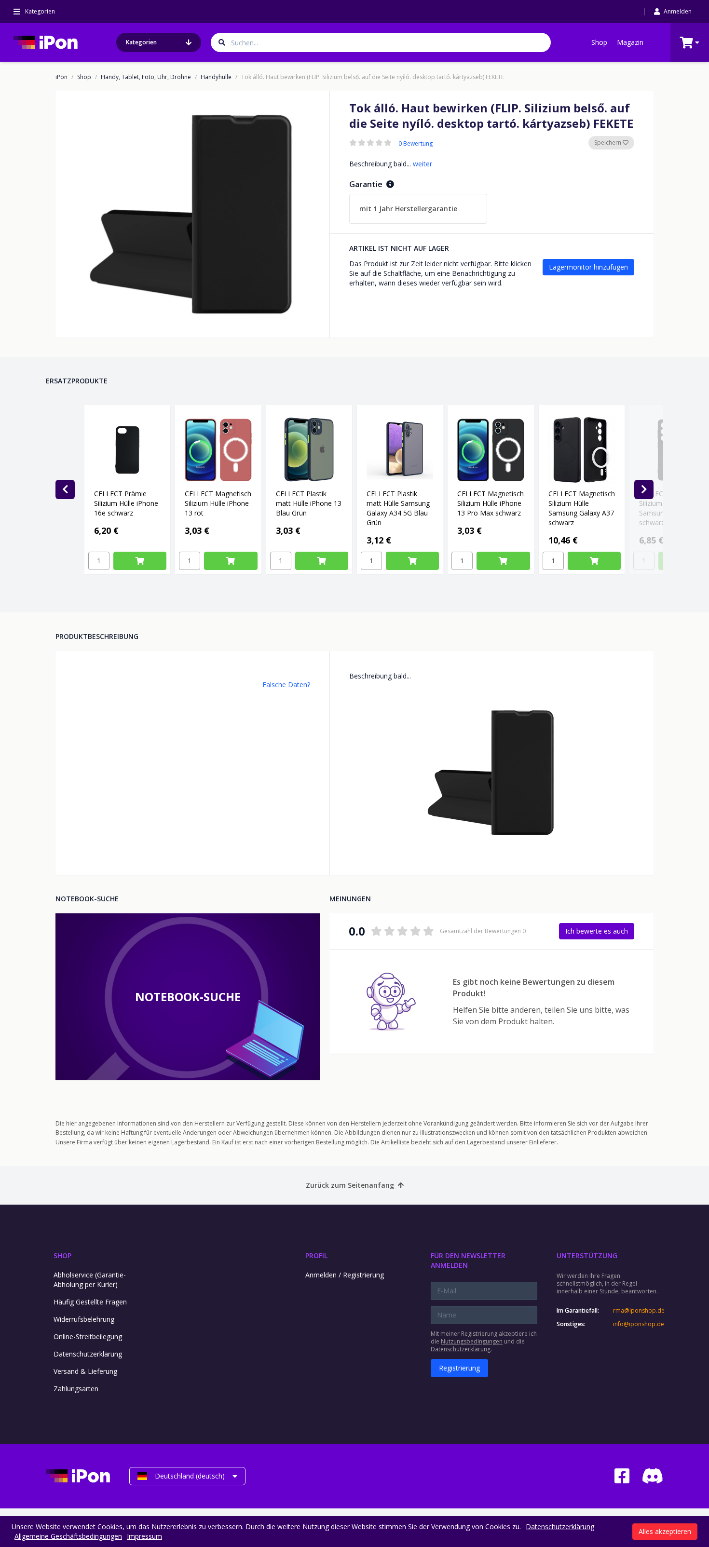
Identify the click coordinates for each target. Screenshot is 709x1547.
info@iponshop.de (638, 1324)
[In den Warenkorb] (139, 561)
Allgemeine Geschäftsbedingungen (68, 1536)
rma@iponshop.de (638, 1311)
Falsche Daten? (286, 684)
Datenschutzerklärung (88, 1353)
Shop (599, 42)
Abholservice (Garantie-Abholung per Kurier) (90, 1279)
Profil (316, 1255)
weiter (422, 163)
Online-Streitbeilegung (88, 1336)
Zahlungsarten (76, 1388)
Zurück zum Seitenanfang (350, 1185)
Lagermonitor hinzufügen (588, 266)
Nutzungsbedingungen (472, 1341)
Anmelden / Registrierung (344, 1274)
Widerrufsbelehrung (84, 1319)
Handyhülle (216, 77)
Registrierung (459, 1367)
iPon (61, 77)
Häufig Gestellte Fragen (90, 1301)
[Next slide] (644, 489)
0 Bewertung (415, 144)
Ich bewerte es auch (596, 931)
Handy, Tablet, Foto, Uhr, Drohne (146, 77)
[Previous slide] (65, 489)
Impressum (144, 1536)
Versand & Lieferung (85, 1371)
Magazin (630, 42)
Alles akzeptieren (665, 1531)
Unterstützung (587, 1255)
